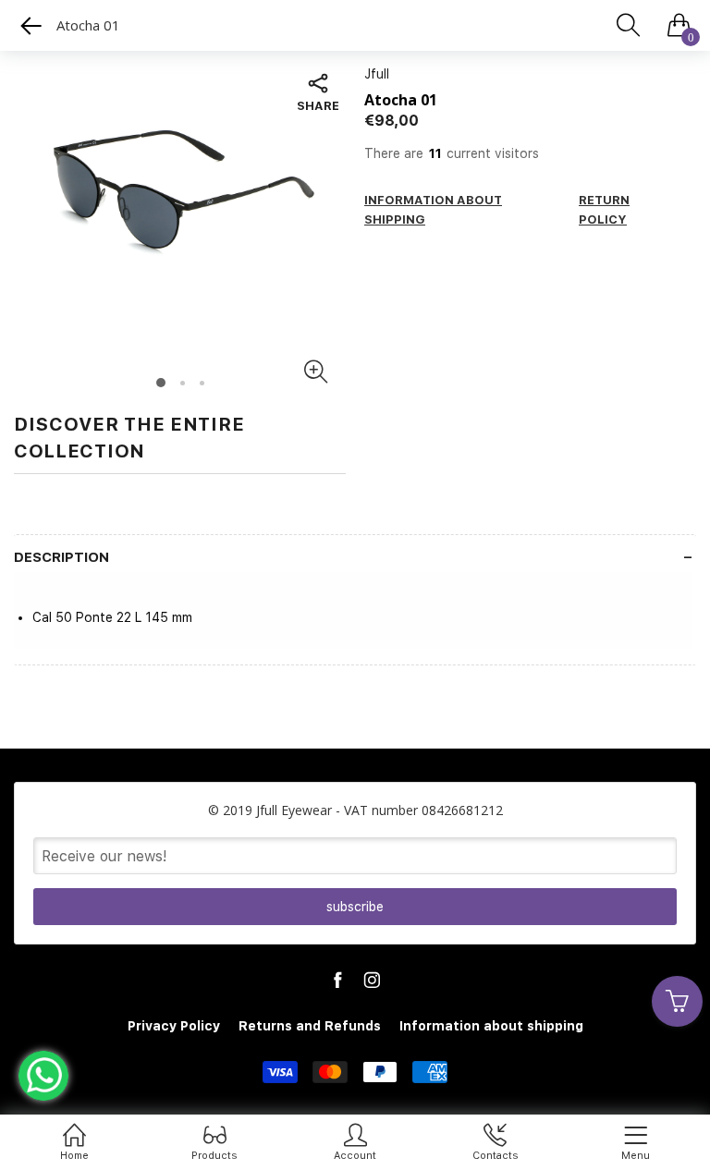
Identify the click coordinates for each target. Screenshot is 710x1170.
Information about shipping (491, 1025)
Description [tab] (61, 558)
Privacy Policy (174, 1025)
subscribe (355, 906)
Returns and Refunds (310, 1025)
